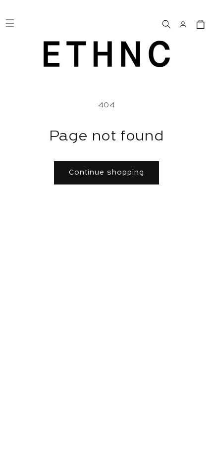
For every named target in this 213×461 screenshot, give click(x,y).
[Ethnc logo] (106, 54)
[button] (165, 23)
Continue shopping (106, 173)
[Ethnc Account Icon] (183, 23)
